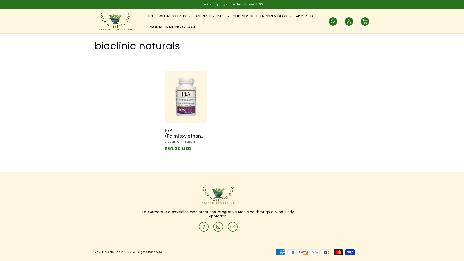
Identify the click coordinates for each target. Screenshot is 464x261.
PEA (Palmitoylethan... (184, 133)
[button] (175, 16)
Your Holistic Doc (107, 252)
